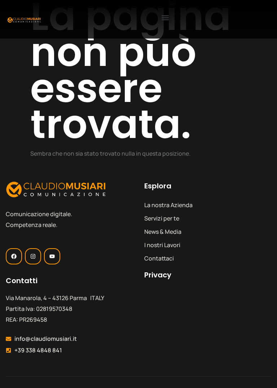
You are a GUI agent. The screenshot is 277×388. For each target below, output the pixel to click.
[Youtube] (52, 256)
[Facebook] (14, 256)
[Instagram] (33, 256)
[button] (165, 17)
